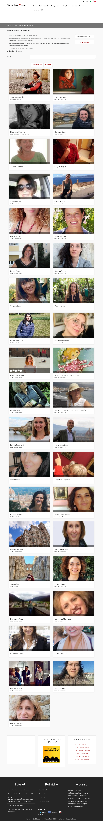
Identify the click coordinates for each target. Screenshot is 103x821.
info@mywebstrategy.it (77, 804)
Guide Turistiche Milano (82, 753)
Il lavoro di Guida (38, 10)
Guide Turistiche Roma (82, 744)
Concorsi (81, 6)
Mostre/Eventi (65, 6)
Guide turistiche (44, 6)
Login (86, 1)
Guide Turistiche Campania (82, 750)
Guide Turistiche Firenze (82, 747)
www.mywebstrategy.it (77, 801)
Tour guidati (55, 6)
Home (35, 6)
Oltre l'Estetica (43, 790)
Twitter (43, 812)
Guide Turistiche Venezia (82, 756)
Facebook (54, 812)
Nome (9, 56)
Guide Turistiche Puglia (82, 759)
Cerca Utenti (84, 42)
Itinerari (74, 6)
